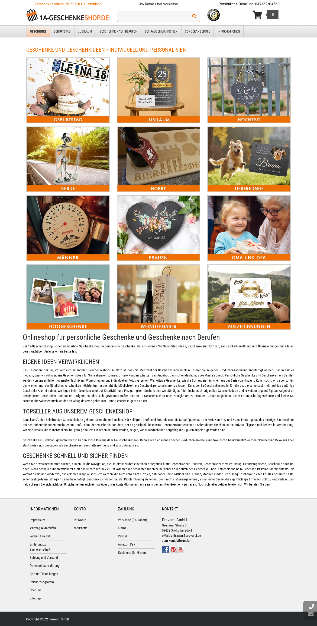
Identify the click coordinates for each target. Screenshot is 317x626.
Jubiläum (85, 31)
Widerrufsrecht (40, 536)
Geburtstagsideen (174, 346)
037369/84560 (267, 4)
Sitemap (35, 598)
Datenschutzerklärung (44, 566)
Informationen (228, 31)
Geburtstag (62, 31)
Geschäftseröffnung (238, 346)
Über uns (36, 590)
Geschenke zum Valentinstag (223, 464)
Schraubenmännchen (161, 31)
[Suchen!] (194, 16)
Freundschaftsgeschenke (257, 396)
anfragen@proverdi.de (186, 535)
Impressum (37, 520)
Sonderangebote (197, 31)
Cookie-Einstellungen (44, 574)
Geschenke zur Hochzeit (203, 346)
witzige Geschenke (168, 380)
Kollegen (135, 420)
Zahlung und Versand (44, 558)
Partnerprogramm (42, 582)
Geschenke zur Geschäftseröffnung (86, 445)
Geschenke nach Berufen (118, 31)
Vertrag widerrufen (43, 528)
